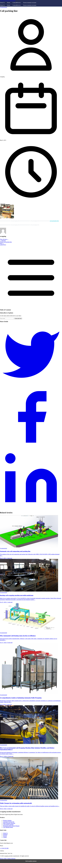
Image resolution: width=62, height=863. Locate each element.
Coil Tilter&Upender (8, 827)
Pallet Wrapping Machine (9, 823)
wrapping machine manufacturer (7, 0)
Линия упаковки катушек (29, 2)
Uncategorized (3, 7)
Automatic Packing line (8, 821)
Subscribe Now (18, 318)
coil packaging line (54, 220)
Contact (5, 837)
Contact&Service (16, 2)
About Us (2, 2)
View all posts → (4, 239)
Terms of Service (11, 858)
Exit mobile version (31, 861)
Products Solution (7, 820)
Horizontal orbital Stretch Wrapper (11, 826)
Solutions (5, 834)
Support (5, 835)
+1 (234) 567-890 (4, 848)
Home (8, 2)
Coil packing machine (8, 824)
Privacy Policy (3, 858)
